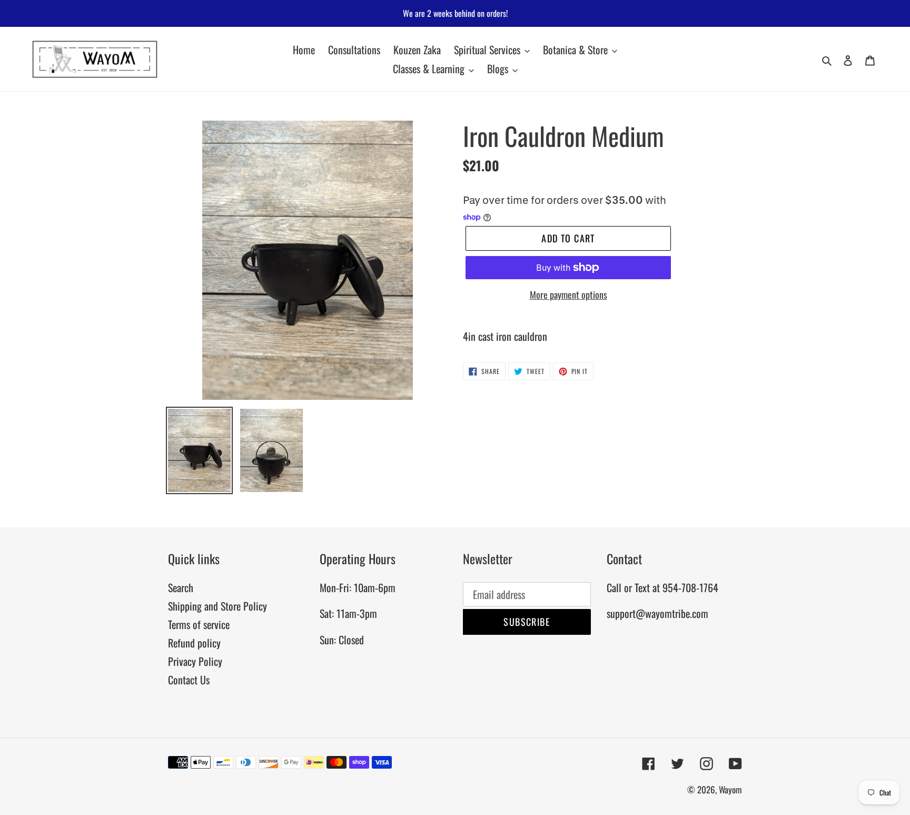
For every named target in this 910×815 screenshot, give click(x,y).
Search (180, 587)
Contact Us (189, 680)
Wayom (730, 789)
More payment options (568, 294)
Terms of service (199, 624)
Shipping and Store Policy (217, 606)
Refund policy (194, 643)
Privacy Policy (195, 661)
